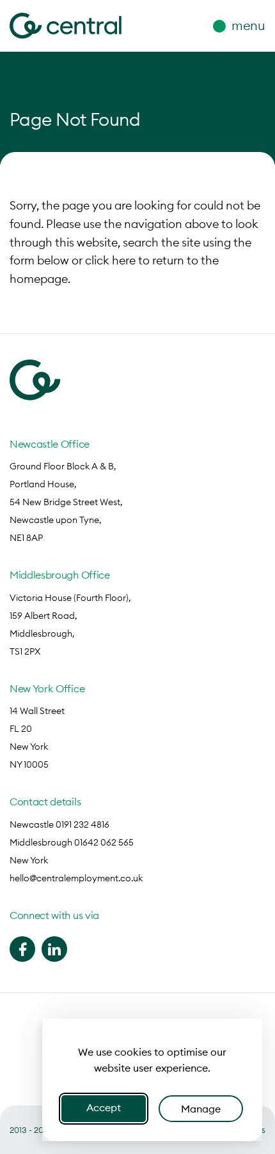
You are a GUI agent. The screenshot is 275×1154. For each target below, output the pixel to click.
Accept (103, 1107)
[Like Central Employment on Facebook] (22, 949)
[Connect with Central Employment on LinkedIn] (54, 949)
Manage (201, 1108)
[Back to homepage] (62, 26)
